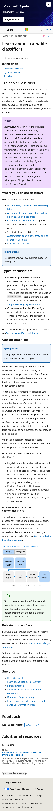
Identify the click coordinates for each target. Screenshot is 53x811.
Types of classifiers (12, 72)
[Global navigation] (2, 29)
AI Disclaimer (8, 795)
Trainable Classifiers (13, 68)
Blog (39, 795)
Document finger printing (20, 697)
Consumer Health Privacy (13, 803)
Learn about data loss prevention (24, 681)
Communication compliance (21, 220)
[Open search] (40, 29)
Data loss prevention (18, 243)
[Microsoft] (26, 29)
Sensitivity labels (15, 685)
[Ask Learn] (44, 36)
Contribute (7, 799)
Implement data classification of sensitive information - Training (21, 753)
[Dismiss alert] (48, 4)
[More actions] (48, 36)
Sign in (47, 29)
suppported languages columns (23, 304)
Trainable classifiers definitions (22, 333)
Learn (5, 35)
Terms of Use (36, 803)
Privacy (18, 799)
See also (8, 76)
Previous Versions (26, 795)
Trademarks (7, 807)
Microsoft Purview (19, 35)
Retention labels (15, 678)
